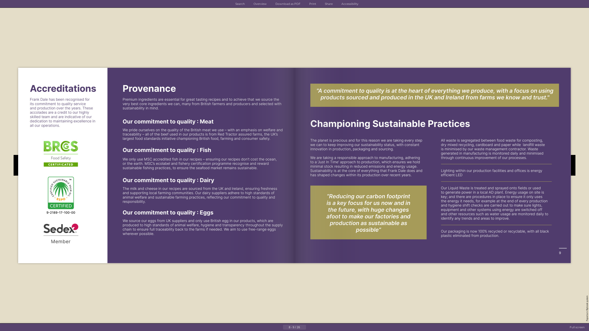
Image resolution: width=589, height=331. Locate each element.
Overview (260, 4)
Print (312, 4)
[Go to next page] (309, 327)
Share (329, 4)
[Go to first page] (272, 327)
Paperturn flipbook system (587, 308)
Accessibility (349, 4)
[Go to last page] (317, 327)
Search (240, 4)
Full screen (577, 327)
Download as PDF (287, 4)
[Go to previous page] (279, 327)
